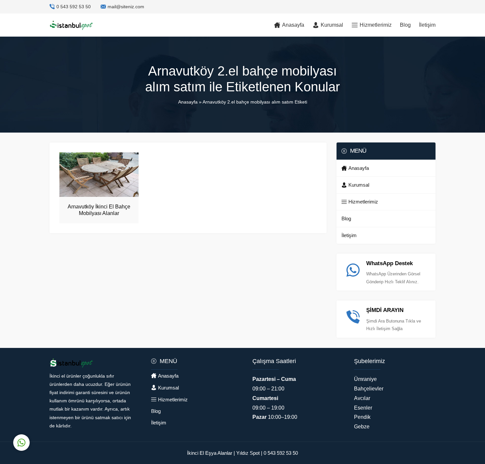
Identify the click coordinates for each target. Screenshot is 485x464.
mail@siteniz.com (126, 6)
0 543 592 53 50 (73, 6)
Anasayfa (188, 102)
